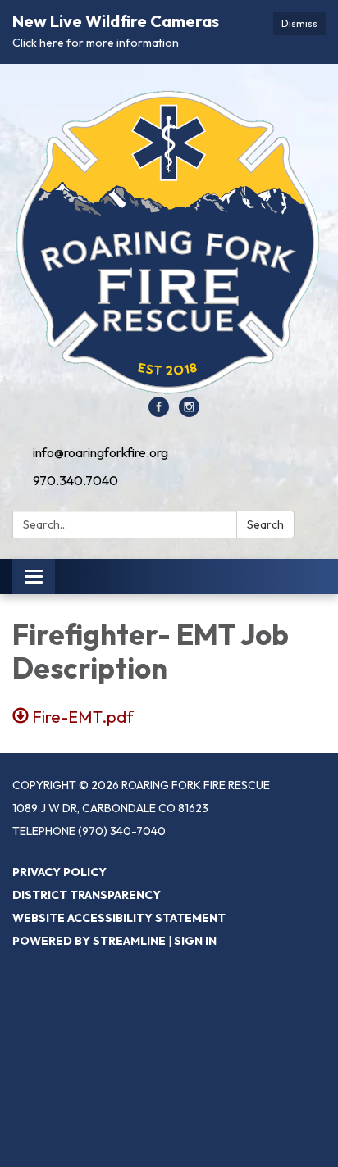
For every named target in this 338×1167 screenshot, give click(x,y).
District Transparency (86, 895)
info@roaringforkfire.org (100, 452)
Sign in (195, 940)
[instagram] (189, 412)
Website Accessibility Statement (119, 917)
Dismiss (299, 23)
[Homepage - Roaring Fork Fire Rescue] (169, 238)
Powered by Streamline (89, 940)
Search (265, 524)
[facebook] (158, 412)
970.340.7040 (75, 480)
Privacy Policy (59, 872)
